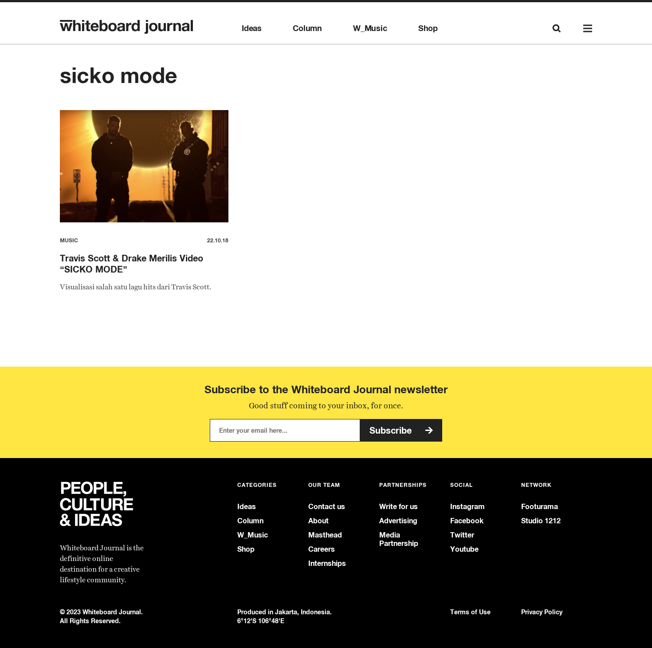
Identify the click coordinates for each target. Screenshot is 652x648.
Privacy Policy (541, 612)
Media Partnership (398, 539)
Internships (327, 563)
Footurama (539, 506)
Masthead (325, 535)
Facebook (466, 521)
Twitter (462, 535)
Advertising (398, 521)
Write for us (398, 506)
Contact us (326, 506)
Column (307, 28)
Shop (428, 28)
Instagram (467, 506)
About (318, 521)
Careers (321, 549)
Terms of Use (470, 612)
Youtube (464, 549)
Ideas (252, 28)
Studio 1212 (541, 521)
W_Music (370, 28)
